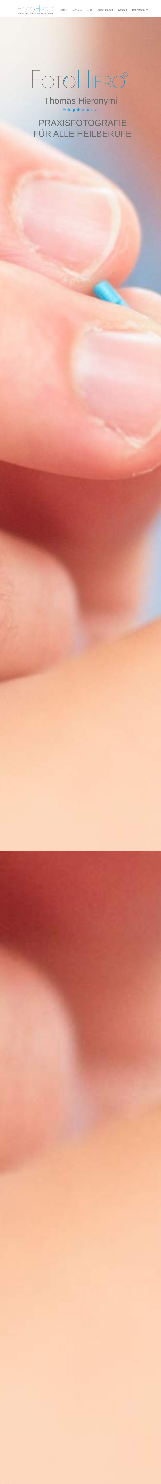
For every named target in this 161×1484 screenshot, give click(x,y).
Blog (89, 9)
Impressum (138, 9)
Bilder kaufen (105, 9)
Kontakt (122, 9)
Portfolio (77, 9)
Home (63, 9)
